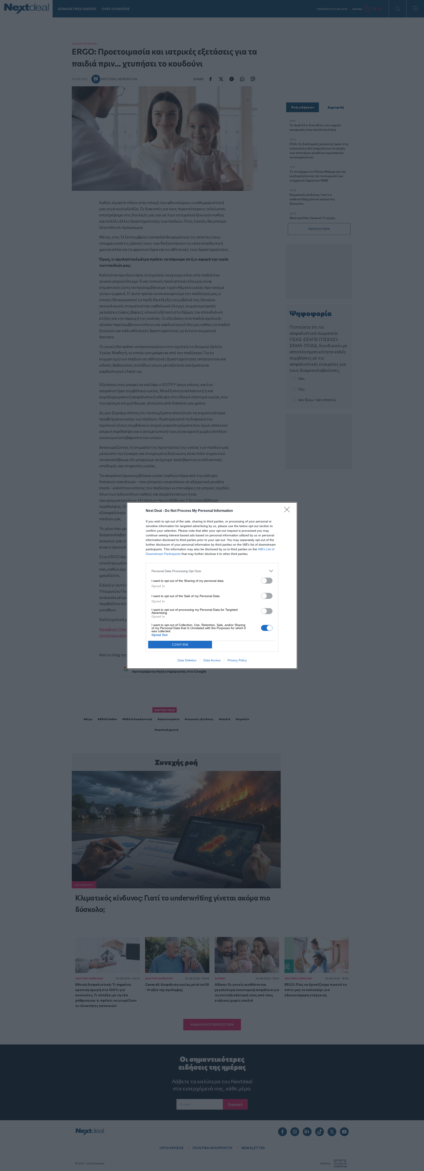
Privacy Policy (237, 660)
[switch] (267, 581)
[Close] (288, 511)
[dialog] (212, 585)
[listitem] (212, 571)
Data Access (212, 660)
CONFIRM (180, 644)
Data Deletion (187, 660)
